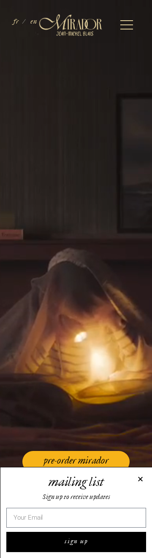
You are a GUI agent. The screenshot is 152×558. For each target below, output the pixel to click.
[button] (140, 479)
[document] (76, 279)
